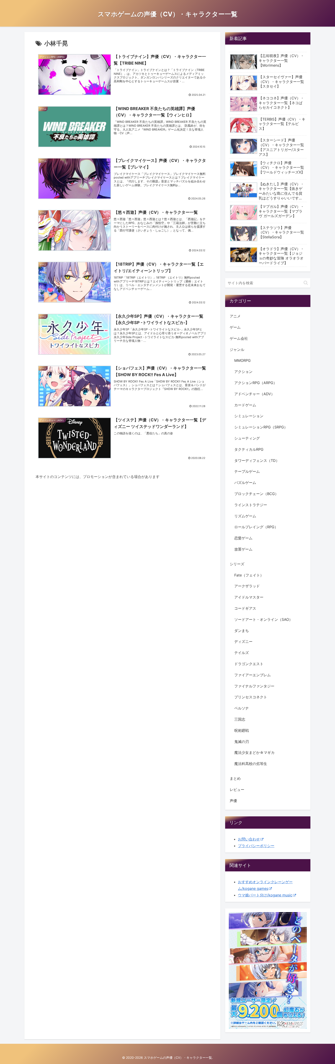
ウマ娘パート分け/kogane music (265, 895)
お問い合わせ (249, 839)
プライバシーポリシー (256, 845)
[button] (306, 282)
